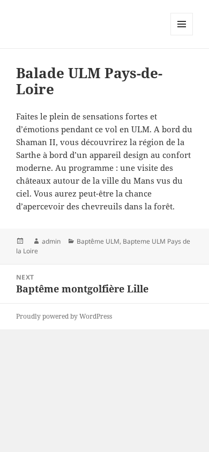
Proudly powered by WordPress (64, 316)
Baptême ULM (98, 241)
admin (51, 241)
